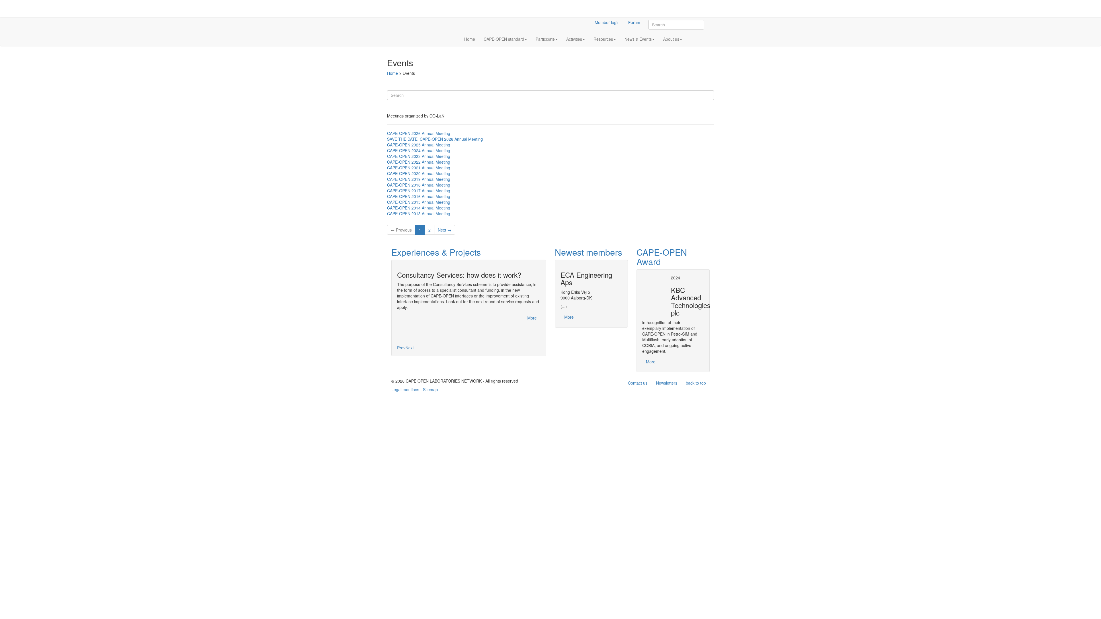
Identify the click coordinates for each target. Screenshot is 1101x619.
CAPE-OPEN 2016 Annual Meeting (418, 196)
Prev (401, 347)
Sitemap (430, 389)
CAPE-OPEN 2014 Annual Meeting (418, 208)
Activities (574, 39)
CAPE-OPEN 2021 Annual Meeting (418, 168)
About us (671, 39)
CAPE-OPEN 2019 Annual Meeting (418, 179)
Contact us (637, 383)
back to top (696, 383)
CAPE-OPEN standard (504, 39)
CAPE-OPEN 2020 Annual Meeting (418, 173)
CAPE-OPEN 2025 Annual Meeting (418, 145)
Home (469, 39)
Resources (603, 39)
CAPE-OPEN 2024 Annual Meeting (418, 150)
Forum (634, 22)
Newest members (588, 252)
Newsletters (666, 383)
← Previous (401, 230)
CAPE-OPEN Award (662, 257)
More (532, 318)
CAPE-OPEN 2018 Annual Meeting (418, 185)
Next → (444, 230)
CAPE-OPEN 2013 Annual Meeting (418, 213)
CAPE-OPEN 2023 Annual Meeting (418, 156)
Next (409, 347)
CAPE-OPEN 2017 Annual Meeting (418, 190)
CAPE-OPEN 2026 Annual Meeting (418, 133)
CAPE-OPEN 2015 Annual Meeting (418, 202)
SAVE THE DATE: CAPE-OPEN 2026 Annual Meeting (435, 139)
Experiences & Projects (436, 252)
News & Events (638, 39)
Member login (607, 22)
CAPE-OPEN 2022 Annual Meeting (418, 162)
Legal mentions (405, 389)
